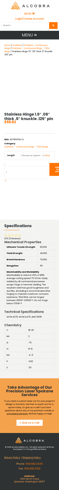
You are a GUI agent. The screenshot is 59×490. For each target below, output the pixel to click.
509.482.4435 (34, 464)
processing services (17, 413)
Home (7, 45)
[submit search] (53, 25)
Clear (47, 155)
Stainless (17, 45)
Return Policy (12, 457)
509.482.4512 (32, 468)
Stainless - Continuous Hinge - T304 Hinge (26, 147)
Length (11, 155)
